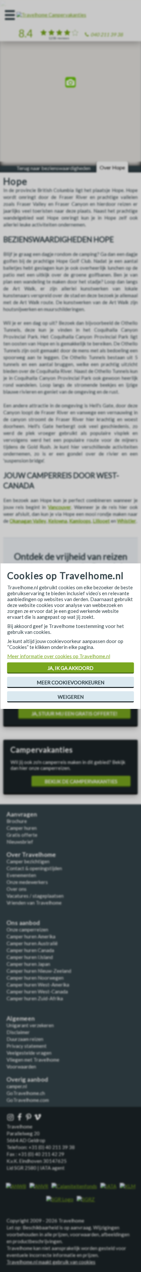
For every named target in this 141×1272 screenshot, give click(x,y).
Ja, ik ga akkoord (70, 668)
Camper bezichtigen (28, 861)
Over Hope (112, 167)
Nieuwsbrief (20, 842)
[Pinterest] (29, 1117)
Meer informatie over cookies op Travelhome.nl (58, 656)
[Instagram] (11, 1117)
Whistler (126, 521)
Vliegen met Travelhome (33, 1060)
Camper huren (22, 828)
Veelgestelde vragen (29, 1053)
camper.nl (17, 1086)
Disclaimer (18, 1032)
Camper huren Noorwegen (35, 978)
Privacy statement (27, 1046)
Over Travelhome (31, 854)
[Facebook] (20, 1117)
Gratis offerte (22, 835)
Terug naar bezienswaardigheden (53, 168)
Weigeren (71, 697)
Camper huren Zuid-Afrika (35, 998)
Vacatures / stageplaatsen (35, 896)
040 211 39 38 (107, 34)
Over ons (17, 889)
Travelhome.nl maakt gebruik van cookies (51, 1262)
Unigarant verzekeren (30, 1025)
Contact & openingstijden (34, 868)
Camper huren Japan (28, 964)
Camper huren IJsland (30, 957)
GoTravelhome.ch (26, 1093)
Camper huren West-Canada (37, 991)
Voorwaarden (21, 1066)
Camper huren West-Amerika (38, 985)
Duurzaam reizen (25, 1039)
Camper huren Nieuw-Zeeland (39, 971)
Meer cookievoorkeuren (70, 682)
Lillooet (101, 521)
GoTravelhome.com (28, 1100)
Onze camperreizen (27, 929)
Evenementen (21, 875)
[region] (70, 83)
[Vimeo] (38, 1117)
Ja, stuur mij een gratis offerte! (74, 713)
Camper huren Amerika (31, 936)
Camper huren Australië (32, 943)
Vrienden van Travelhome (34, 903)
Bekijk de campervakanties (81, 781)
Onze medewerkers (27, 882)
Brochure (17, 821)
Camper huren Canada (30, 950)
